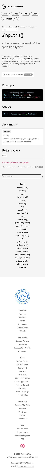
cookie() (22, 191)
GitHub (23, 331)
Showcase (22, 324)
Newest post (22, 429)
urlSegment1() (22, 245)
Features (22, 314)
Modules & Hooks (22, 378)
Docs (15, 13)
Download (7, 18)
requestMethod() (22, 226)
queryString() (22, 219)
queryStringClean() (22, 223)
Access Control (22, 385)
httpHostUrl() (22, 197)
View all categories (22, 435)
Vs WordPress (22, 327)
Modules (22, 317)
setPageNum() (22, 232)
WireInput (31, 27)
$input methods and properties (16, 162)
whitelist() (22, 267)
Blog (35, 13)
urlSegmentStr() (22, 261)
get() (22, 194)
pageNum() (22, 210)
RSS (22, 439)
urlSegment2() (22, 248)
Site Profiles (22, 418)
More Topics (22, 395)
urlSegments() (22, 264)
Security (22, 388)
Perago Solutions (25, 466)
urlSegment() (22, 242)
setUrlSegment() (22, 235)
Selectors (22, 371)
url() (22, 239)
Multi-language (22, 392)
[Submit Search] (17, 18)
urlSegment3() (22, 251)
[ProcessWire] (12, 7)
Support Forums (22, 341)
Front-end (22, 368)
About (22, 321)
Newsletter (22, 344)
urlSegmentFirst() (22, 255)
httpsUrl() (22, 203)
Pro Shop (22, 412)
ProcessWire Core (22, 405)
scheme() (22, 229)
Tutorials (22, 375)
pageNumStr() (22, 213)
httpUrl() (22, 200)
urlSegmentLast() (22, 258)
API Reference (20, 27)
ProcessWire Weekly (22, 348)
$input (22, 184)
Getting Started (22, 361)
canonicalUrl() (22, 188)
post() (22, 216)
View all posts (22, 432)
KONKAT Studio (26, 463)
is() (22, 207)
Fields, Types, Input (22, 381)
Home (4, 27)
